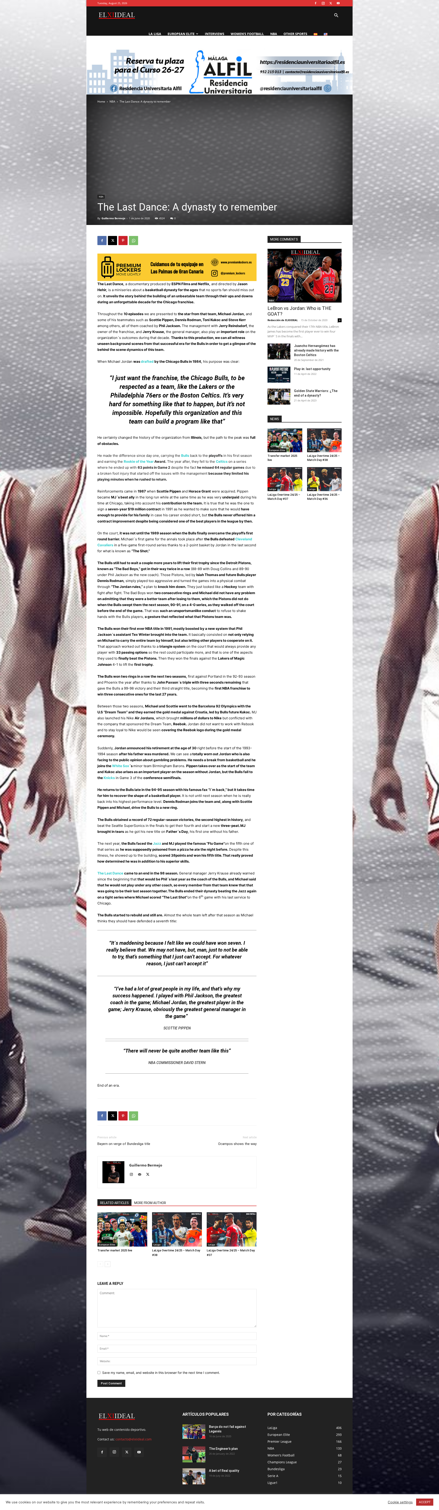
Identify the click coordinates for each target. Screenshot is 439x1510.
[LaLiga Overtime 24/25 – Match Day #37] (232, 1229)
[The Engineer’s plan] (193, 1454)
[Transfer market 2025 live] (122, 1229)
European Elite (181, 34)
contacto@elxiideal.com (133, 1439)
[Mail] (141, 1174)
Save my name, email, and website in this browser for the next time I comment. (161, 1373)
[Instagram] (323, 3)
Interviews (214, 34)
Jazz (157, 843)
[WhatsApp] (133, 240)
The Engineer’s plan (223, 1448)
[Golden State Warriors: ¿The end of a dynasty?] (279, 397)
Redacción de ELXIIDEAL (283, 320)
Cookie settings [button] (400, 1502)
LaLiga (157, 1244)
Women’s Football (247, 34)
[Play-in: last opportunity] (279, 375)
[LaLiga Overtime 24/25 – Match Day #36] (324, 479)
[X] (330, 3)
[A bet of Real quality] (193, 1476)
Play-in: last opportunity (312, 369)
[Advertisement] (219, 83)
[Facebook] (315, 3)
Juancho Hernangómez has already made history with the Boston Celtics (316, 350)
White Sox (120, 766)
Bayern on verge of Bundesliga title (123, 1144)
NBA (273, 34)
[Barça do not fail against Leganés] (193, 1431)
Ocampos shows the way (237, 1144)
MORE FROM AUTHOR (150, 1203)
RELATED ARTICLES (114, 1203)
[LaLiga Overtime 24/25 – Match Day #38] (177, 1229)
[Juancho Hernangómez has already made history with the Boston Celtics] (279, 352)
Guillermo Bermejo (113, 218)
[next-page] (107, 1264)
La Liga (155, 34)
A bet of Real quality (224, 1470)
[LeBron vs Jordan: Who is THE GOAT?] (305, 276)
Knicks (109, 778)
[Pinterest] (123, 240)
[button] (336, 16)
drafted (147, 361)
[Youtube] (338, 3)
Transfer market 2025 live (114, 1250)
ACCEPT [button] (425, 1502)
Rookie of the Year (139, 461)
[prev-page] (100, 1264)
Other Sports (295, 34)
